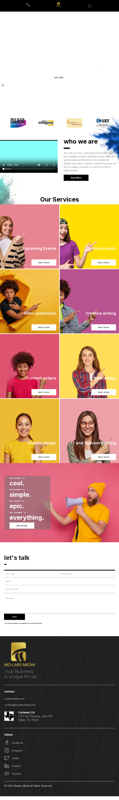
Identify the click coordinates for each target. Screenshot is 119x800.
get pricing (22, 525)
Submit (14, 617)
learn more (43, 262)
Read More (76, 178)
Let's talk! (58, 77)
